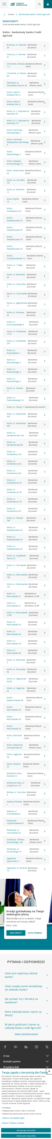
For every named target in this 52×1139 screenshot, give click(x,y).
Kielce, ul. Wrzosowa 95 (22, 670)
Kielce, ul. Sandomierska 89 (22, 443)
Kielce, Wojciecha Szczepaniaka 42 (24, 746)
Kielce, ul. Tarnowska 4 (21, 566)
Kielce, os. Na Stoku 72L (22, 181)
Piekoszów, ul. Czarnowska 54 (23, 831)
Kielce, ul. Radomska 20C (22, 415)
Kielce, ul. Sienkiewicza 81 (22, 509)
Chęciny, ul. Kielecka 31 (22, 55)
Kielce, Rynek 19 (23, 200)
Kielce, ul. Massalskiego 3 (22, 361)
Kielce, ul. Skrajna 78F (21, 519)
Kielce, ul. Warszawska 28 (22, 642)
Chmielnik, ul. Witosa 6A (22, 74)
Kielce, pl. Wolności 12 (21, 190)
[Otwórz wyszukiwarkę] (39, 4)
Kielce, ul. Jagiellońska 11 (22, 304)
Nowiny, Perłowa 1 (23, 803)
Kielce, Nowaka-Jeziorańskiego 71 (24, 162)
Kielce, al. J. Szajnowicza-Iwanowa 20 (24, 112)
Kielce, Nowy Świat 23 (24, 171)
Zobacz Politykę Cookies (13, 1123)
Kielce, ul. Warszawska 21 (23, 595)
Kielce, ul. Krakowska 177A (22, 332)
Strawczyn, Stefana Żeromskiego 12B (24, 841)
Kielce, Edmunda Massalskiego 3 (24, 131)
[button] (49, 1071)
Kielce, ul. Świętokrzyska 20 (22, 528)
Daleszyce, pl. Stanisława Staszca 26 (24, 84)
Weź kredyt (16, 933)
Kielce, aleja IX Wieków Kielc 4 (25, 93)
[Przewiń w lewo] (4, 14)
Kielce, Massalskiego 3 (24, 153)
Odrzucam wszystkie (26, 1136)
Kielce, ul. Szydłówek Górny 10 (23, 557)
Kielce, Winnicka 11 (23, 736)
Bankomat (10, 14)
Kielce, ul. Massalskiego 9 (22, 380)
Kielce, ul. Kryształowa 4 (22, 351)
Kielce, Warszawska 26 (24, 708)
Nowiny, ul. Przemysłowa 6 (22, 812)
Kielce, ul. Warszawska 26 (22, 623)
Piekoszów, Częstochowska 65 (25, 822)
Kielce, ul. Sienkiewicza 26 (22, 453)
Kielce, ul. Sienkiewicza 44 (22, 462)
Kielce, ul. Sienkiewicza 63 (22, 472)
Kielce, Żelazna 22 (23, 765)
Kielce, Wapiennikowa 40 (24, 699)
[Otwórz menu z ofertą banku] (4, 4)
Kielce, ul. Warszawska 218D (22, 614)
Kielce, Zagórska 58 (23, 755)
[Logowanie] (48, 4)
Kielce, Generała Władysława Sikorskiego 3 (25, 142)
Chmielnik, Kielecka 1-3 (24, 65)
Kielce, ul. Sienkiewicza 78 (22, 481)
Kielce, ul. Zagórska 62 (21, 689)
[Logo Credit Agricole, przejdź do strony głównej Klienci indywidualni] (18, 5)
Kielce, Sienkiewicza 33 (24, 209)
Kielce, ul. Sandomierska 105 (22, 434)
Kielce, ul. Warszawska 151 (22, 585)
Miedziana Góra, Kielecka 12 (25, 774)
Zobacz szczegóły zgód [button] (13, 1118)
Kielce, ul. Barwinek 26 (21, 276)
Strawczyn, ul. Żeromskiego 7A (23, 850)
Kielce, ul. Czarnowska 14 (22, 295)
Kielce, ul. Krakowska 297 (22, 342)
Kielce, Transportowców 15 (25, 257)
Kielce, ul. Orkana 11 (21, 389)
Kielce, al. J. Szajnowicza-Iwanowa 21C (24, 122)
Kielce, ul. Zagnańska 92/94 (22, 680)
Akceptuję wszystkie (26, 1130)
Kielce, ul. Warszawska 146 (22, 576)
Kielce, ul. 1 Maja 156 (21, 266)
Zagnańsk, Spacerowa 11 (24, 859)
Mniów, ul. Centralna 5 (21, 793)
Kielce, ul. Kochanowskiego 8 (22, 323)
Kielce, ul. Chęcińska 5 (21, 285)
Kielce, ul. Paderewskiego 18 (22, 399)
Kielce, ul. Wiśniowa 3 (21, 661)
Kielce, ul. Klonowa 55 (21, 313)
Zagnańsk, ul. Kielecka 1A (22, 869)
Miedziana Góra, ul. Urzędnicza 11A (23, 784)
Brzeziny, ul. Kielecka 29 (22, 46)
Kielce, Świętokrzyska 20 (24, 219)
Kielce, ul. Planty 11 (25, 407)
